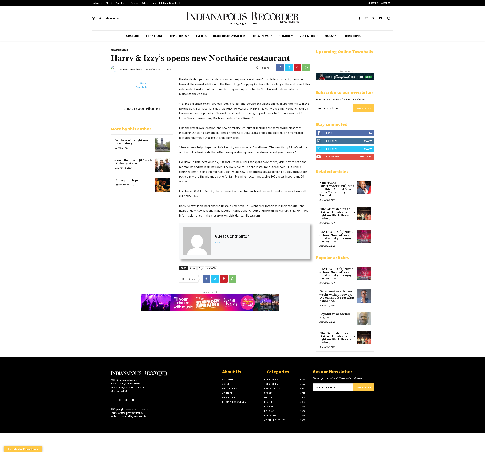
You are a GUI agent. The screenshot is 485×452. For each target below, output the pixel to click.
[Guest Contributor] (115, 69)
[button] (388, 18)
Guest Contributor (132, 69)
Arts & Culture (119, 50)
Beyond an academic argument (334, 315)
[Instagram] (366, 18)
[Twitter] (373, 18)
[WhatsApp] (306, 67)
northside (211, 268)
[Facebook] (359, 18)
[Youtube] (380, 18)
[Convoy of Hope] (162, 185)
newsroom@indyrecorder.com (128, 387)
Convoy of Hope (126, 180)
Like (369, 132)
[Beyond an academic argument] (364, 318)
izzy (201, 268)
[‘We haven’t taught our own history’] (162, 145)
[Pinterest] (297, 67)
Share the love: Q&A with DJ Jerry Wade (133, 161)
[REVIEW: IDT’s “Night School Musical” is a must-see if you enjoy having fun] (364, 236)
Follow (367, 140)
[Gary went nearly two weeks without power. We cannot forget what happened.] (364, 296)
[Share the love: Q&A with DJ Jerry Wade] (162, 165)
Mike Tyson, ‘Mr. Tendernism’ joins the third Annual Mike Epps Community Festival (336, 189)
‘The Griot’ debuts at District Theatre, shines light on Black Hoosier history (337, 213)
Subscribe (363, 108)
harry (192, 268)
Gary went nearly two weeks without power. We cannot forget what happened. (336, 296)
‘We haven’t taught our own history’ (131, 142)
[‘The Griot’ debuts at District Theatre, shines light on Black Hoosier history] (364, 213)
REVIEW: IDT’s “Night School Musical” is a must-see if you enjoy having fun (336, 236)
